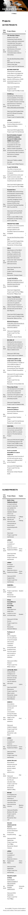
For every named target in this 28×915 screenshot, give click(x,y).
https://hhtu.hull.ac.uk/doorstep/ (15, 107)
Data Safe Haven (12, 9)
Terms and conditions (20, 910)
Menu (14, 13)
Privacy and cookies (8, 910)
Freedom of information (19, 908)
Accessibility (8, 908)
